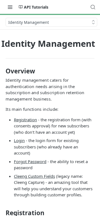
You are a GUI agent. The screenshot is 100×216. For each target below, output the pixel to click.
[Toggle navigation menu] (10, 6)
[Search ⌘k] (92, 6)
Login (19, 140)
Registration (25, 119)
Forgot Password (30, 161)
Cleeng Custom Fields (34, 176)
